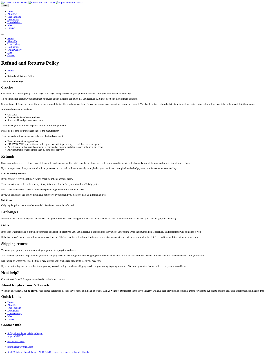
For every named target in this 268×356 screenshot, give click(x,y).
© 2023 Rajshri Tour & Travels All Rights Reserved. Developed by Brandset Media (48, 352)
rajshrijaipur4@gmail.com (20, 346)
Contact (11, 28)
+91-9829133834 (16, 341)
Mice (9, 25)
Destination (13, 19)
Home (10, 11)
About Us (12, 14)
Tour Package (14, 16)
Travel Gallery (14, 22)
